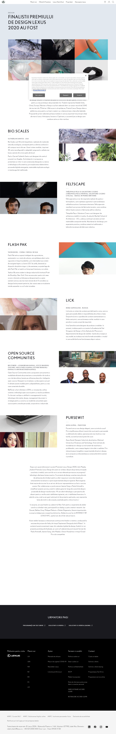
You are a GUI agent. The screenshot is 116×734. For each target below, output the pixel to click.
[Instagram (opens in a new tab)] (101, 727)
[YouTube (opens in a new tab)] (107, 727)
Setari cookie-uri (38, 95)
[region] (58, 86)
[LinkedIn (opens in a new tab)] (89, 727)
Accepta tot (79, 95)
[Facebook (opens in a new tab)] (95, 727)
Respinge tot (65, 95)
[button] (7, 2)
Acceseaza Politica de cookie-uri (39, 90)
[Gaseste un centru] (105, 2)
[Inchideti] (86, 76)
